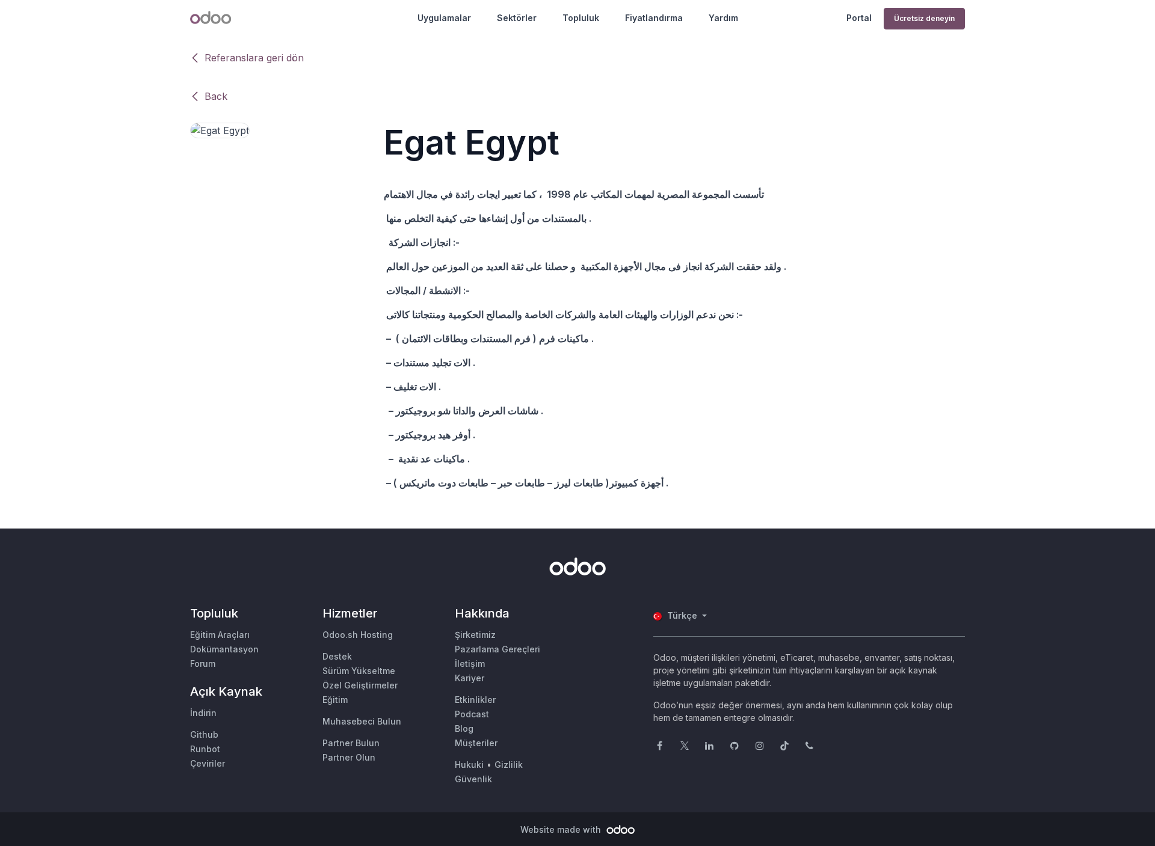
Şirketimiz (475, 635)
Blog (464, 728)
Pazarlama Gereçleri (497, 649)
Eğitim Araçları (220, 635)
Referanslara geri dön (254, 58)
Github (204, 734)
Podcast (472, 714)
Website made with (561, 829)
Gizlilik (508, 764)
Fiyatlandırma (654, 18)
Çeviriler (207, 763)
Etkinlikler (475, 699)
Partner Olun (348, 757)
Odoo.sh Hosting (357, 635)
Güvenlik (473, 779)
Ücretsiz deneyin (924, 18)
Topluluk (580, 18)
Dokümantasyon (224, 649)
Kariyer (469, 678)
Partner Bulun (351, 743)
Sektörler (517, 18)
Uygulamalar (444, 18)
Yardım (723, 18)
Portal (859, 18)
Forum (202, 663)
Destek (337, 656)
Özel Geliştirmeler (360, 685)
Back (216, 96)
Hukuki (469, 764)
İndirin (203, 713)
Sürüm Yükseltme (358, 671)
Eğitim (335, 699)
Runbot (205, 749)
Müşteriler (476, 743)
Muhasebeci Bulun (361, 721)
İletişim (470, 663)
